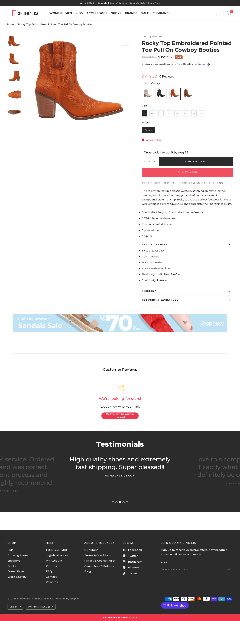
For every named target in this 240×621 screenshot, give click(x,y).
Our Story (91, 550)
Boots (12, 566)
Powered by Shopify (66, 598)
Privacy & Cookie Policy (99, 560)
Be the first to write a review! (120, 415)
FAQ (49, 571)
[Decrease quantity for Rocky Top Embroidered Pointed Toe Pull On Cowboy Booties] (144, 161)
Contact (51, 576)
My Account (54, 560)
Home (10, 24)
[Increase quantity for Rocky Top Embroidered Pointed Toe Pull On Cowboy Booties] (154, 161)
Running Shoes (18, 555)
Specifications (155, 244)
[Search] (215, 13)
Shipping (149, 291)
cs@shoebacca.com (59, 555)
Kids (10, 550)
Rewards (52, 582)
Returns (51, 566)
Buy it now (187, 172)
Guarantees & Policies (99, 566)
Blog (87, 571)
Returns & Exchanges (160, 299)
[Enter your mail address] (228, 569)
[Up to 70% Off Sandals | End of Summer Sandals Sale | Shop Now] (120, 3)
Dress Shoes (16, 571)
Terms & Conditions (97, 555)
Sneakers (14, 560)
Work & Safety (17, 576)
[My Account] (222, 13)
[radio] (148, 94)
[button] (120, 617)
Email (164, 562)
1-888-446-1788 (56, 550)
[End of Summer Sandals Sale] (120, 323)
